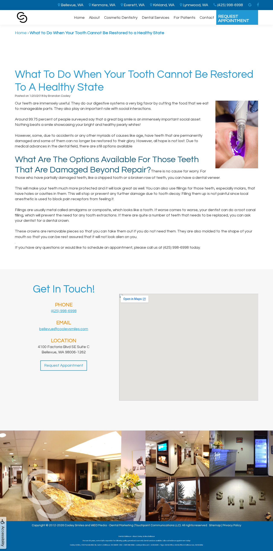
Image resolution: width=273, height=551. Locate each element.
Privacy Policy (232, 525)
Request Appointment (233, 18)
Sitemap (215, 525)
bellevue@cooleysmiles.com (63, 329)
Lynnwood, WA (195, 5)
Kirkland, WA (163, 5)
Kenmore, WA (103, 5)
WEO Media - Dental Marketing (112, 525)
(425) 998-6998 (64, 311)
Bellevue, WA (71, 5)
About (94, 18)
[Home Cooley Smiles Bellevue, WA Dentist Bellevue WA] (22, 17)
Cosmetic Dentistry (121, 18)
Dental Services (155, 18)
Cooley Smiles (74, 525)
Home (79, 18)
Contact (207, 18)
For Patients (184, 18)
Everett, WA (134, 5)
